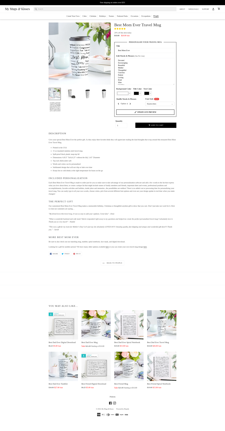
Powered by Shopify (122, 409)
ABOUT (182, 9)
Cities (84, 16)
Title (118, 46)
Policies (112, 397)
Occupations (145, 16)
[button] (120, 29)
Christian (93, 16)
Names (111, 16)
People (156, 16)
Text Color (147, 89)
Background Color (123, 89)
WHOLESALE (193, 9)
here (107, 247)
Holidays (102, 16)
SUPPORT (205, 9)
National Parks (122, 16)
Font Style (151, 99)
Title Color (137, 89)
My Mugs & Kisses (107, 409)
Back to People (114, 263)
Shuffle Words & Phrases (126, 99)
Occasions (134, 16)
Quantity (118, 121)
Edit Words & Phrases (130, 56)
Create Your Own (72, 16)
